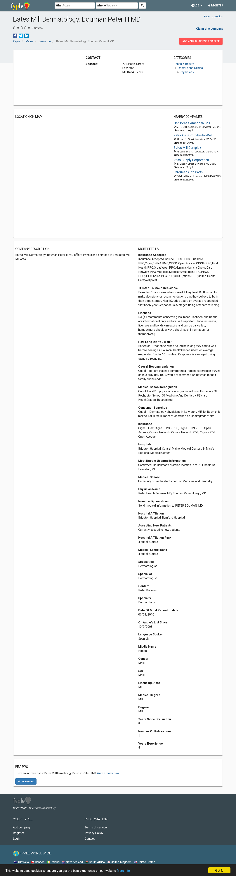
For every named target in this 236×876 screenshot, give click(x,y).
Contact (90, 838)
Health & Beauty (183, 64)
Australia (23, 862)
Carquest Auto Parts (188, 172)
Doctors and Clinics (190, 68)
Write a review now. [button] (108, 773)
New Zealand (74, 862)
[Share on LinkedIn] (26, 35)
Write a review (26, 781)
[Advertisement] (46, 78)
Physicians (187, 72)
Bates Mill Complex (187, 148)
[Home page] (20, 5)
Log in (198, 5)
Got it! (219, 870)
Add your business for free (201, 41)
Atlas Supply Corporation (191, 160)
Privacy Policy (94, 833)
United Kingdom (120, 862)
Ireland (55, 862)
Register (217, 5)
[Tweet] (21, 35)
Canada (39, 862)
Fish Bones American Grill (191, 123)
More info (123, 870)
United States (146, 862)
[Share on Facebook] (15, 35)
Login (16, 838)
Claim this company (209, 28)
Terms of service (96, 827)
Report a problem (213, 16)
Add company (21, 827)
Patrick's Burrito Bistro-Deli (192, 135)
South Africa (96, 862)
